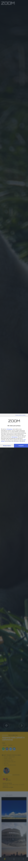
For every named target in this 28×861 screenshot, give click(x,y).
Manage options (7, 445)
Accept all (21, 445)
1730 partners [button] (9, 429)
